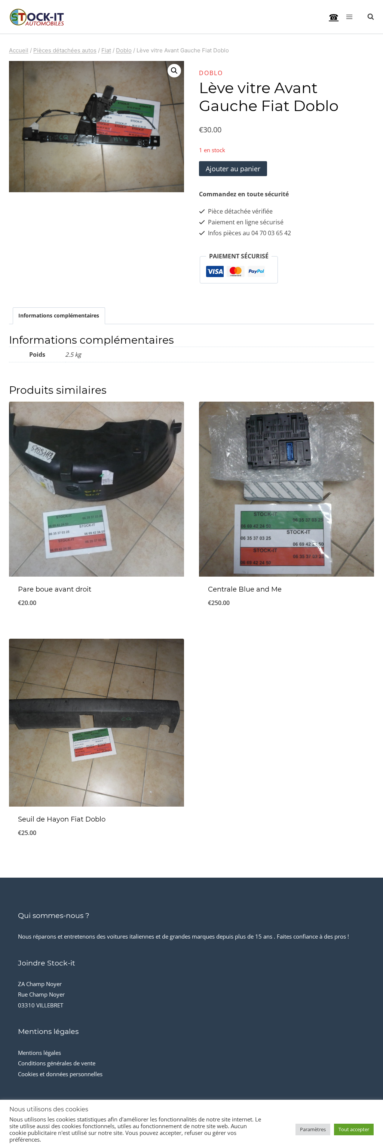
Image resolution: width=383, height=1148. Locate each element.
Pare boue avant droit (54, 589)
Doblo (211, 73)
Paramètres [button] (313, 1129)
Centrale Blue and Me (245, 589)
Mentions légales (39, 1052)
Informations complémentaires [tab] (58, 315)
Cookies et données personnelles (60, 1074)
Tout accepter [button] (353, 1129)
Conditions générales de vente (56, 1063)
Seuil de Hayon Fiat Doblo (61, 819)
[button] (174, 70)
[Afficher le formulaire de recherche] (367, 16)
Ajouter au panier (233, 168)
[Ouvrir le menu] (349, 16)
